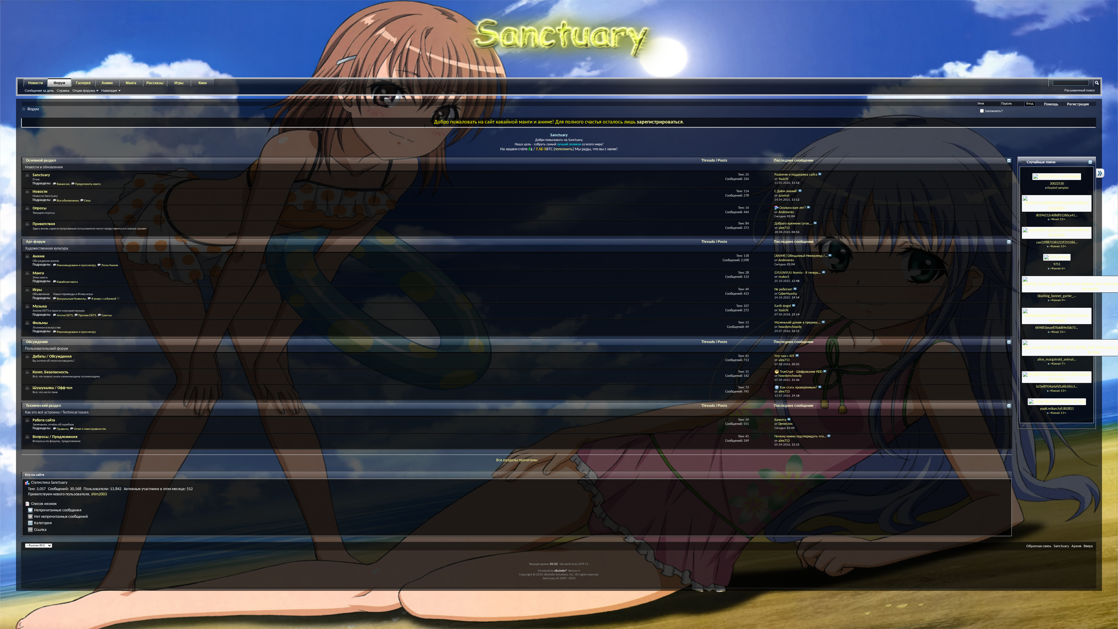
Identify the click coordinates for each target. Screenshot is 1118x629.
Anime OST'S (65, 315)
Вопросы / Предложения (55, 437)
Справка (63, 90)
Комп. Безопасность (50, 372)
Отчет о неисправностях (90, 429)
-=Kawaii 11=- (1057, 413)
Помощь (1051, 104)
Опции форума (83, 90)
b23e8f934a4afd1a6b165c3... (1057, 386)
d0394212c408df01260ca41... (1057, 215)
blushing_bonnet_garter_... (1057, 296)
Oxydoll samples (1058, 188)
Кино (203, 83)
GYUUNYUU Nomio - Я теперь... (797, 273)
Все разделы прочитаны (516, 460)
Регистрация (1078, 104)
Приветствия (44, 224)
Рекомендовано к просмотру (76, 265)
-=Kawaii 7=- (1058, 363)
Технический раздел (43, 406)
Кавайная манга (67, 282)
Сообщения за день (39, 90)
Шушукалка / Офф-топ (52, 388)
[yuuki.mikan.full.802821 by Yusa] (1056, 401)
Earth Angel (782, 306)
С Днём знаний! (785, 191)
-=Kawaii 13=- (1057, 246)
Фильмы (40, 323)
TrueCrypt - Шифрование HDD (801, 372)
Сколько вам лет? (792, 208)
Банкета (780, 420)
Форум (59, 83)
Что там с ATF (784, 356)
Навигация (109, 90)
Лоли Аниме (109, 265)
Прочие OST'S (87, 315)
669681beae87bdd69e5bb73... (1056, 328)
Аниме (107, 83)
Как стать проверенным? (798, 387)
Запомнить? (993, 111)
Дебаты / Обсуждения (52, 356)
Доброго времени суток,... (793, 223)
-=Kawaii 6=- (1058, 268)
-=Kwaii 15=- (1058, 219)
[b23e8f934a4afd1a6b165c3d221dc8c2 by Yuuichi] (1057, 377)
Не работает (783, 289)
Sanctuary (41, 175)
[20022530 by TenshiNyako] (1056, 176)
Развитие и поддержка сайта (795, 174)
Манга (131, 83)
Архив (1076, 546)
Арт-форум (35, 242)
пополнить (564, 149)
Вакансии (63, 184)
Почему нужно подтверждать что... (800, 436)
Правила (62, 429)
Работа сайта (44, 420)
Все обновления (68, 200)
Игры (178, 83)
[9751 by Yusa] (1057, 257)
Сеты (87, 200)
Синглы (107, 315)
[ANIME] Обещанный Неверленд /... (800, 256)
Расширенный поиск (1079, 90)
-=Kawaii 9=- (1058, 300)
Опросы (40, 208)
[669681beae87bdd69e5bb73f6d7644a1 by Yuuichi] (1057, 316)
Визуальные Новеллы (71, 299)
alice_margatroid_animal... (1056, 359)
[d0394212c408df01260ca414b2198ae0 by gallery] (1057, 203)
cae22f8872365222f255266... (1057, 242)
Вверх (1088, 546)
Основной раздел (41, 160)
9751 (1056, 264)
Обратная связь (1038, 546)
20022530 (1057, 183)
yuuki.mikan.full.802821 (1057, 409)
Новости (35, 83)
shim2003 (99, 494)
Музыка (40, 306)
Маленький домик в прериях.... (797, 322)
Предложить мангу (88, 184)
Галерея (83, 83)
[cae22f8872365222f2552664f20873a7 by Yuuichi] (1057, 233)
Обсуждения (37, 342)
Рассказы (154, 83)
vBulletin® (560, 571)
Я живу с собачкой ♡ (105, 299)
